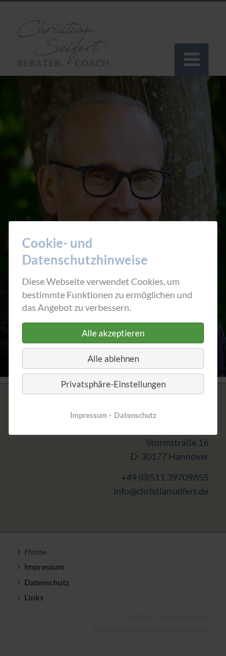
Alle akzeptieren (113, 333)
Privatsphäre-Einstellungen (113, 384)
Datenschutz (135, 415)
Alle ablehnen (113, 358)
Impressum (88, 415)
